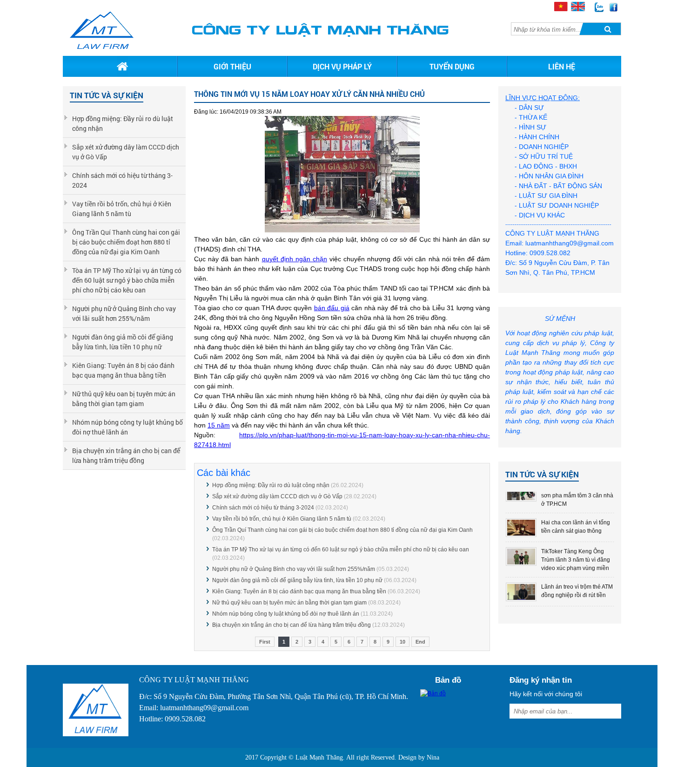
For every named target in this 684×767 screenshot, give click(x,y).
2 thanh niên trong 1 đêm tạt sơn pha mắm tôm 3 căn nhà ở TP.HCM (577, 495)
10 (402, 642)
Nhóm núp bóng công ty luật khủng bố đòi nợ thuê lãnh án (127, 427)
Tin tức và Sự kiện (542, 474)
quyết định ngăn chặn (294, 259)
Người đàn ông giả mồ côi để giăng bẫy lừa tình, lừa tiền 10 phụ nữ (122, 342)
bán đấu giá (331, 308)
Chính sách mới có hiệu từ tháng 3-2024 (122, 180)
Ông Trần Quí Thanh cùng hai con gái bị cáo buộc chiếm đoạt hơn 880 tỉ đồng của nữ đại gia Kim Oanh (126, 242)
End (420, 642)
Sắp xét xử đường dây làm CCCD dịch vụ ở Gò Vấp (125, 152)
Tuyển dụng (452, 66)
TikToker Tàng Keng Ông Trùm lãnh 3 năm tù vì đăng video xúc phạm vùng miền (575, 559)
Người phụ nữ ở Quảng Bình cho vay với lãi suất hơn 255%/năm (124, 313)
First (264, 642)
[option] (559, 527)
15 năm (219, 425)
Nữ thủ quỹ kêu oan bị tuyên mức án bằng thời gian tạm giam (123, 398)
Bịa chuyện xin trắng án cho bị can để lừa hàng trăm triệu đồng (126, 455)
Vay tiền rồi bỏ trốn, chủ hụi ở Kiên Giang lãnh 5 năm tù (121, 208)
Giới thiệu (232, 66)
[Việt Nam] (560, 9)
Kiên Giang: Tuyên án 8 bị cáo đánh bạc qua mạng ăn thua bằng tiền (123, 370)
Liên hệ (561, 66)
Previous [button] (513, 551)
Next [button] (606, 551)
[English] (577, 9)
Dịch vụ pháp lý (342, 66)
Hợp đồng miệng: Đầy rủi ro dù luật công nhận (122, 123)
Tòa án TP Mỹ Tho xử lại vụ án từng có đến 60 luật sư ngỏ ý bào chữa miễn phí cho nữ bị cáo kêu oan (126, 280)
